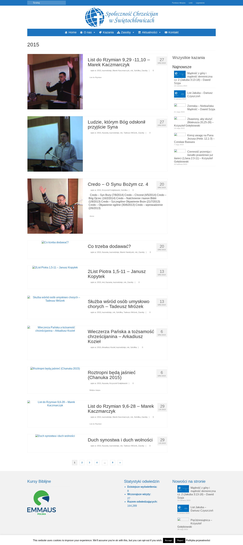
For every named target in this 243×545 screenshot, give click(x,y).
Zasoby (126, 32)
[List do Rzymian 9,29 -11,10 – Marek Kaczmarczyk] (55, 81)
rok (131, 71)
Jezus (92, 216)
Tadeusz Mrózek (130, 133)
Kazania (108, 32)
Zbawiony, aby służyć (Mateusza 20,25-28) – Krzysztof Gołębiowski (194, 122)
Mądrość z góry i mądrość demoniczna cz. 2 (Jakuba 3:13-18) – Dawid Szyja (193, 78)
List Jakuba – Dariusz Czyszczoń (200, 94)
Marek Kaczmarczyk (121, 71)
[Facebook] (213, 3)
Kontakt (173, 32)
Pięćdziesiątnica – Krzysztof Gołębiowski (194, 523)
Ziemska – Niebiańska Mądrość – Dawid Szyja (201, 108)
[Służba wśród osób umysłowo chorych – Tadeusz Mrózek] (55, 299)
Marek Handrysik (127, 252)
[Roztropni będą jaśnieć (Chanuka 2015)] (55, 368)
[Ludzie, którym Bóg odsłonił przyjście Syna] (55, 143)
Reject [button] (180, 540)
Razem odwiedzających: (142, 501)
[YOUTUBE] (208, 3)
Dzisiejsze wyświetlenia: (142, 486)
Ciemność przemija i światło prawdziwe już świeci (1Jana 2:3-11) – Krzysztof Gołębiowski (193, 156)
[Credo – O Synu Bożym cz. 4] (55, 205)
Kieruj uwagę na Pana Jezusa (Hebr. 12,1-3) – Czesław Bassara (194, 138)
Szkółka (137, 71)
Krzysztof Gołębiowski (111, 190)
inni (103, 282)
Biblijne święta (95, 390)
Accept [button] (168, 540)
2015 (99, 71)
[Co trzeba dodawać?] (55, 242)
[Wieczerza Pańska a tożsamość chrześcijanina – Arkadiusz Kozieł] (55, 329)
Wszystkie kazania (188, 57)
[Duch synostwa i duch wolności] (55, 435)
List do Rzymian (96, 77)
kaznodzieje (107, 71)
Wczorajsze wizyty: (139, 494)
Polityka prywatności (198, 540)
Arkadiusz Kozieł (108, 347)
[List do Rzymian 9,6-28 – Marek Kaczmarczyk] (55, 403)
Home (73, 32)
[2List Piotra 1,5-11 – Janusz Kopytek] (55, 267)
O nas (88, 32)
